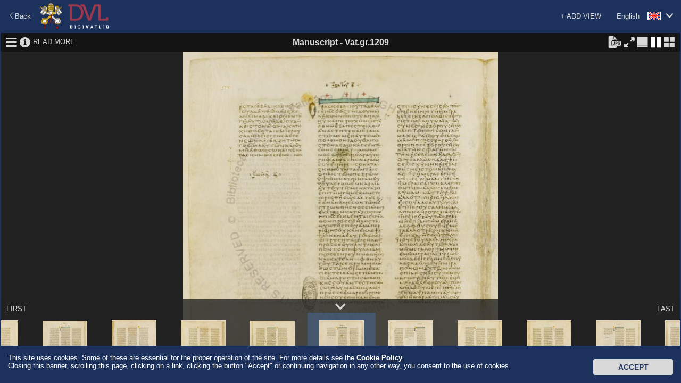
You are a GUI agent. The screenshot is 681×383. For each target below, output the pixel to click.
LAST (666, 309)
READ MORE (54, 42)
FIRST (16, 309)
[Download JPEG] (614, 41)
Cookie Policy (379, 358)
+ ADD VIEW (581, 16)
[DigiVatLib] (74, 27)
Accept (633, 367)
